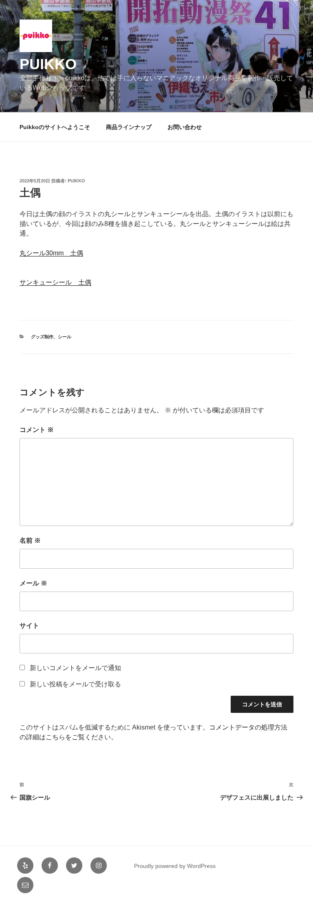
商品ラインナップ (129, 127)
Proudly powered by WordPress (175, 866)
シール (64, 336)
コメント (37, 429)
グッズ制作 (42, 336)
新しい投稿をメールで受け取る (75, 684)
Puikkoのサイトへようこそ (55, 127)
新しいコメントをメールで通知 (75, 667)
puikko (48, 64)
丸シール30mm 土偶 (51, 253)
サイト (29, 625)
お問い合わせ (185, 127)
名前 (30, 540)
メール (33, 583)
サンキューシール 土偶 (55, 282)
